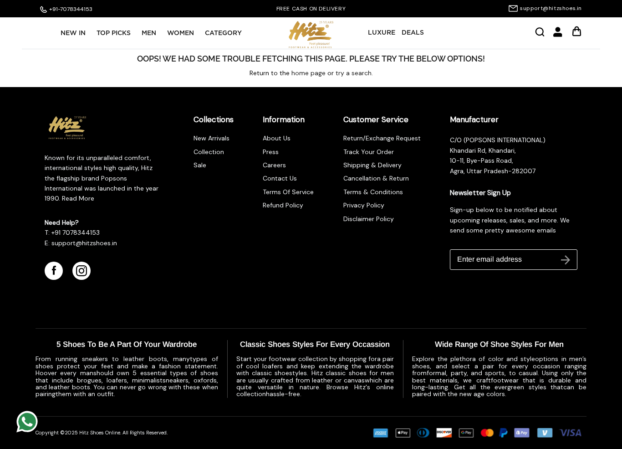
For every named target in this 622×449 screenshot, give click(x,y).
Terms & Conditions (373, 192)
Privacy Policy (363, 205)
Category (223, 33)
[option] (311, 8)
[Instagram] (81, 271)
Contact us (280, 178)
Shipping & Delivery (372, 165)
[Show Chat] (29, 421)
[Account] (557, 35)
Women (180, 33)
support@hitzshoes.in (551, 8)
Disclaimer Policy (368, 219)
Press (271, 152)
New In (73, 33)
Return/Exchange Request (382, 138)
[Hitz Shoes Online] (311, 35)
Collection (209, 152)
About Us (277, 138)
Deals (413, 33)
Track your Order (368, 152)
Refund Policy (283, 205)
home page (308, 73)
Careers (274, 165)
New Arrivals (211, 138)
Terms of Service (288, 192)
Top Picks (114, 33)
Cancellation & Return (376, 178)
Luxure (381, 33)
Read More (77, 198)
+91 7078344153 (75, 232)
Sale (200, 165)
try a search (354, 73)
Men (149, 33)
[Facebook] (54, 271)
